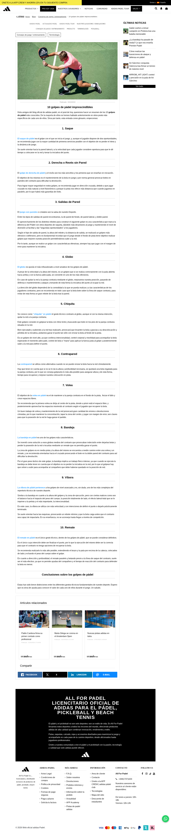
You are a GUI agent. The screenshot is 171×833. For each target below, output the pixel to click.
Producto (71, 29)
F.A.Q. (69, 774)
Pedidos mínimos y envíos (74, 786)
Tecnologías (97, 791)
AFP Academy (72, 802)
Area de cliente (98, 774)
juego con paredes (29, 212)
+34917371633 (125, 779)
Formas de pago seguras (48, 793)
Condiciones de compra (48, 778)
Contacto (96, 777)
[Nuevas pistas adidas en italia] (100, 619)
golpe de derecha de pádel (32, 173)
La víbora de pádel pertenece (31, 488)
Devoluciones (72, 781)
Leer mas (26, 656)
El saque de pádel (26, 139)
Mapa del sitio (98, 795)
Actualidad (71, 799)
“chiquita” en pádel (42, 314)
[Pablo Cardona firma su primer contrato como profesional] (34, 619)
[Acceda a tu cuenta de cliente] (161, 8)
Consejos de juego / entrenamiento (50, 29)
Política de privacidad (50, 784)
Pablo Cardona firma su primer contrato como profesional (31, 636)
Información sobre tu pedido (75, 793)
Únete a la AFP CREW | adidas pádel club (101, 784)
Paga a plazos (47, 799)
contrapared (26, 364)
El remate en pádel (26, 538)
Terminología (83, 29)
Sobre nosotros (73, 777)
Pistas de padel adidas (73, 807)
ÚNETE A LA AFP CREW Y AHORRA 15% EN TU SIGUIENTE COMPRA (34, 3)
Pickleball (95, 29)
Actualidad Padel (50, 24)
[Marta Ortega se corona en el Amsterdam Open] (67, 619)
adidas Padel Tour (66, 24)
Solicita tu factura (48, 802)
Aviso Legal (46, 774)
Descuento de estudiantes (98, 800)
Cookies (44, 788)
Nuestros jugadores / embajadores (91, 24)
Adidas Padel (35, 24)
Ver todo (139, 86)
